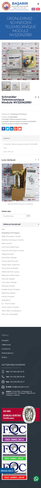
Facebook (3, 128)
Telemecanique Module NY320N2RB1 (15, 124)
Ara (28, 216)
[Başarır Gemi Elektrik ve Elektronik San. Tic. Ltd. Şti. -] (15, 6)
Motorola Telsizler (8, 279)
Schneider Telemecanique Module (14, 119)
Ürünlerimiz (6, 349)
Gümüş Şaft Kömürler (10, 261)
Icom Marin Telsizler (9, 282)
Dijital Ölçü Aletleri (8, 293)
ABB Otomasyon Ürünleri (11, 236)
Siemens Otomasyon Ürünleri (13, 251)
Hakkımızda (6, 345)
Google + (15, 128)
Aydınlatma (6, 300)
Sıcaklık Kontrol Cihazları (11, 289)
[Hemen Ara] (7, 471)
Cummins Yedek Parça (10, 247)
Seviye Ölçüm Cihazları (10, 307)
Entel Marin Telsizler (9, 258)
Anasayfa (5, 340)
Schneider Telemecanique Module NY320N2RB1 (19, 121)
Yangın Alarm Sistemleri (11, 265)
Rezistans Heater (8, 286)
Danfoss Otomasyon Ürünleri (13, 240)
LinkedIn (11, 128)
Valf (3, 229)
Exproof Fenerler (8, 297)
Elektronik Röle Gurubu (10, 272)
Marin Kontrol (7, 243)
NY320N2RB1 (12, 117)
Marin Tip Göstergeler (10, 314)
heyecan (7, 128)
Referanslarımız (7, 353)
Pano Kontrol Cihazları (10, 268)
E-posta (20, 128)
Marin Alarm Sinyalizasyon (11, 311)
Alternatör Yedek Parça (10, 275)
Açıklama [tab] (6, 138)
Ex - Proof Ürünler (8, 304)
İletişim (4, 357)
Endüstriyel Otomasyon (18, 114)
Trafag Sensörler (8, 254)
